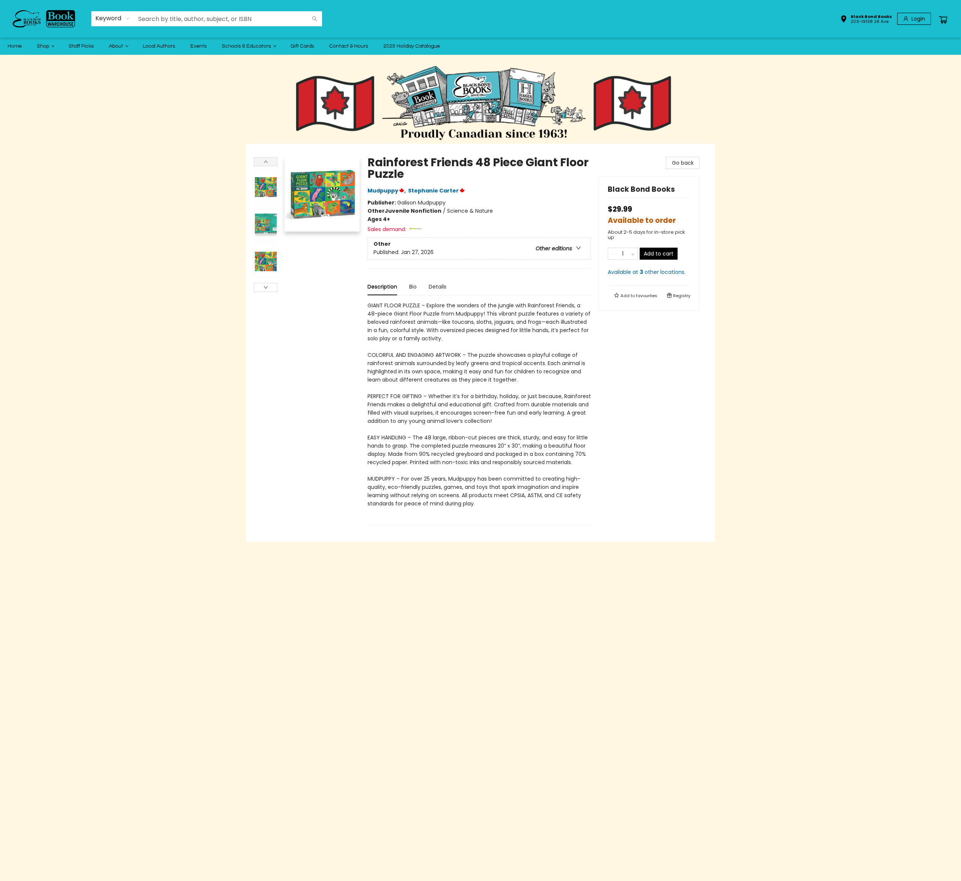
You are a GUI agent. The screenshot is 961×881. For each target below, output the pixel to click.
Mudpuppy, (387, 190)
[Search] (314, 18)
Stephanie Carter (433, 190)
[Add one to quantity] (632, 254)
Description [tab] (382, 286)
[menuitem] (14, 46)
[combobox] (112, 18)
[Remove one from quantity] (613, 254)
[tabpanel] (479, 413)
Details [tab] (437, 286)
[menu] (480, 46)
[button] (866, 20)
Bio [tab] (413, 286)
